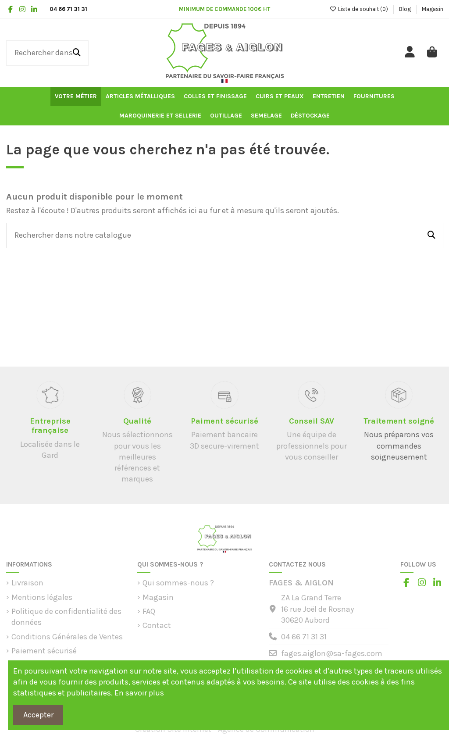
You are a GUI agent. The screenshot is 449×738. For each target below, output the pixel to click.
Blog (405, 9)
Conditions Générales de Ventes (67, 637)
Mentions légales (41, 597)
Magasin (432, 9)
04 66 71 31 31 (304, 637)
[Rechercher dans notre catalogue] (77, 53)
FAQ (149, 611)
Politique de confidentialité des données (66, 616)
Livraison (27, 583)
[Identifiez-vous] (410, 52)
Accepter (38, 715)
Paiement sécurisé (44, 651)
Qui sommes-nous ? (178, 583)
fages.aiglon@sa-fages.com (331, 653)
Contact (157, 625)
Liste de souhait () (363, 9)
